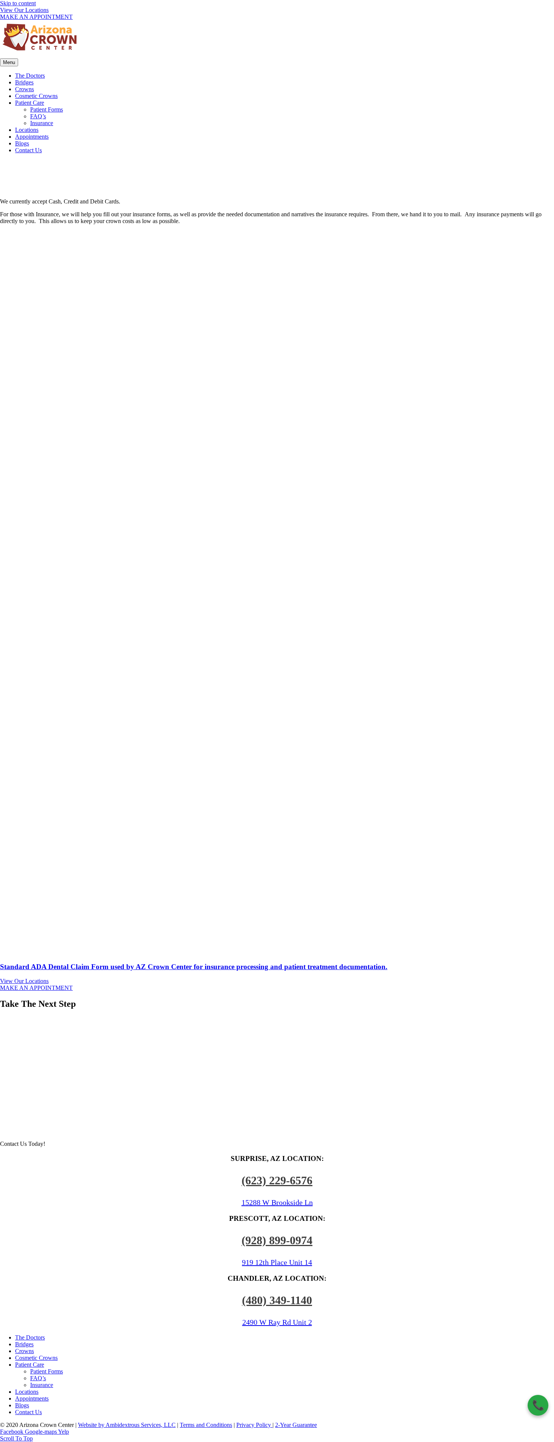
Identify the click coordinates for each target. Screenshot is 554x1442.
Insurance (41, 123)
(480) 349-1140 (277, 1300)
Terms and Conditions (206, 1425)
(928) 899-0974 (277, 1240)
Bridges (24, 82)
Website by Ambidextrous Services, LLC (127, 1425)
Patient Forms (46, 109)
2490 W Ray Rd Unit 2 (277, 1322)
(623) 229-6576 (277, 1180)
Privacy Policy (254, 1425)
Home (262, 187)
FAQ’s (38, 116)
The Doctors (30, 75)
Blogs (22, 143)
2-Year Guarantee (296, 1425)
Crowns (24, 89)
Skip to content (18, 3)
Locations (26, 130)
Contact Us (28, 150)
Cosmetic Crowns (36, 96)
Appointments (32, 136)
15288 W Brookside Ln (277, 1202)
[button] (24, 10)
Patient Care (29, 102)
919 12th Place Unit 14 (277, 1262)
